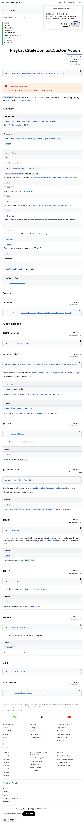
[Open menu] (3, 2)
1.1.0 (80, 59)
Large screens (61, 728)
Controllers (25, 100)
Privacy (32, 741)
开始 (75, 24)
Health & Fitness (35, 734)
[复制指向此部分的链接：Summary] (16, 109)
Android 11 (5, 775)
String (7, 182)
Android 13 (5, 769)
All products (6, 801)
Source (4, 737)
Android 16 (6, 759)
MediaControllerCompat (49, 541)
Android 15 (6, 762)
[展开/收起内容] (11, 23)
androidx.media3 (47, 90)
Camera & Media (35, 737)
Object (22, 173)
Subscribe (29, 814)
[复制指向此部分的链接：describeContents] (21, 333)
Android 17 (6, 756)
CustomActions (8, 98)
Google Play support (63, 762)
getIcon (8, 230)
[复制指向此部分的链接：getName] (13, 617)
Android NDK (34, 771)
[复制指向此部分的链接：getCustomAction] (21, 470)
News (4, 741)
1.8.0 (80, 62)
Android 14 (6, 766)
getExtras (8, 216)
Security (5, 734)
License (11, 809)
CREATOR (8, 144)
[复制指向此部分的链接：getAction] (14, 423)
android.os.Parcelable (17, 283)
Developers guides (36, 761)
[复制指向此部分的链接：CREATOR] (14, 302)
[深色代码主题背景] (80, 71)
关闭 (65, 24)
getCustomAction (11, 202)
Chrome (5, 792)
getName (8, 244)
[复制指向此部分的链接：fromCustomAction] (23, 354)
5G (31, 744)
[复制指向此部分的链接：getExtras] (14, 520)
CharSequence (10, 239)
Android (5, 728)
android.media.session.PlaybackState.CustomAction (51, 177)
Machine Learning (35, 731)
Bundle (7, 211)
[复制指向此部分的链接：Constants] (17, 293)
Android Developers (8, 17)
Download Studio (35, 768)
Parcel (19, 269)
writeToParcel (10, 269)
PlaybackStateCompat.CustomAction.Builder (38, 121)
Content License (59, 705)
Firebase (5, 795)
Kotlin (73, 64)
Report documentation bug (65, 759)
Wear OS (60, 731)
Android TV (60, 741)
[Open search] (56, 2)
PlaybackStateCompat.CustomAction (34, 73)
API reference (8, 10)
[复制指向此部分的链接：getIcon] (12, 571)
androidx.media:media (74, 54)
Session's (37, 234)
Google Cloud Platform (10, 798)
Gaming (32, 728)
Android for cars (62, 737)
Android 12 (6, 772)
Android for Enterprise (9, 731)
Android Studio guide (37, 758)
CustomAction (17, 125)
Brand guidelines (21, 809)
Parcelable (61, 73)
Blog (3, 744)
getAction (8, 188)
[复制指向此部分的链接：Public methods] (23, 324)
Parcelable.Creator (23, 139)
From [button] (16, 283)
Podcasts (5, 747)
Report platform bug (63, 756)
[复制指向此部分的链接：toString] (12, 663)
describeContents (12, 163)
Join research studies (63, 766)
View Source (75, 57)
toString (8, 258)
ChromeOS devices (63, 734)
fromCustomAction (12, 173)
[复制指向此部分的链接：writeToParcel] (18, 682)
